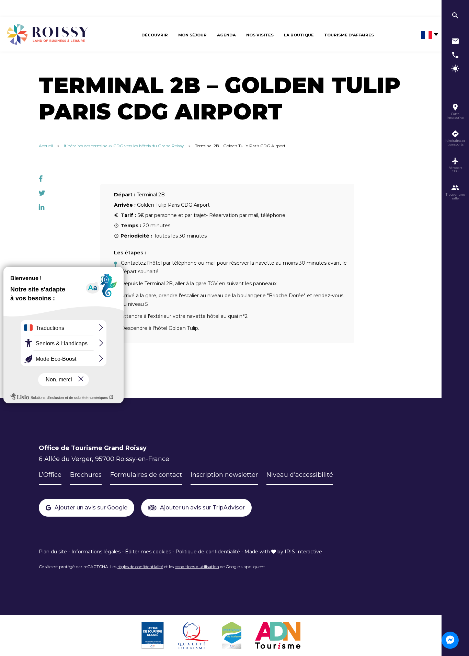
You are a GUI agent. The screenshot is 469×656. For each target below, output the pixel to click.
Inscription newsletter (224, 475)
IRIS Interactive (303, 552)
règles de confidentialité (140, 566)
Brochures (86, 475)
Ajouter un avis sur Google (91, 507)
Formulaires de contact (146, 475)
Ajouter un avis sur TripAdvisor (202, 507)
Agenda (226, 35)
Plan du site (53, 552)
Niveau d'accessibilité (299, 475)
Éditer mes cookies (148, 552)
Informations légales (96, 552)
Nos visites (260, 35)
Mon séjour (192, 35)
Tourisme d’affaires (349, 35)
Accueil (46, 145)
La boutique (299, 35)
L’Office (50, 475)
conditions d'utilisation (197, 566)
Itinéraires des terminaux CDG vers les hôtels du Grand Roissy (124, 145)
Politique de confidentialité (207, 552)
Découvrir (154, 35)
